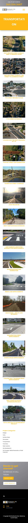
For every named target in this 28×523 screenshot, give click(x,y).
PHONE (7, 506)
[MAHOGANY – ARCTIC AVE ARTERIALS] (14, 304)
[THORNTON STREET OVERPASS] (14, 174)
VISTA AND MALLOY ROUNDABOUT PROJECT (14, 423)
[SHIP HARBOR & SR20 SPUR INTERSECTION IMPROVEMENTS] (14, 238)
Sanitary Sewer (6, 437)
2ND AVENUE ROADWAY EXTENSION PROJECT (14, 401)
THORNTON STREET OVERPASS (14, 183)
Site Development (7, 448)
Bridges (4, 432)
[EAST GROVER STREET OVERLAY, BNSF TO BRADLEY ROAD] (14, 44)
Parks (4, 435)
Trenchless (5, 444)
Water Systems (6, 446)
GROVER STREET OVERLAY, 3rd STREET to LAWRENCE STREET (14, 76)
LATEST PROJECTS (9, 483)
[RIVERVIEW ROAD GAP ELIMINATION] (14, 260)
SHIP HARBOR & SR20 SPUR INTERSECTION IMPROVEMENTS (14, 247)
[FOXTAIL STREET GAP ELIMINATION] (14, 153)
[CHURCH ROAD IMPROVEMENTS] (14, 348)
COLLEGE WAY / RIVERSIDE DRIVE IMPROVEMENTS (14, 379)
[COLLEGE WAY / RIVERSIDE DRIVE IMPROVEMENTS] (14, 369)
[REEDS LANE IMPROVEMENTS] (14, 282)
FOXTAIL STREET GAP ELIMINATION (14, 162)
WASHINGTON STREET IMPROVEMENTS (14, 335)
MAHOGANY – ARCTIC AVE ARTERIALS (14, 313)
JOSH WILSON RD (14, 205)
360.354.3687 (14, 4)
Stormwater (5, 439)
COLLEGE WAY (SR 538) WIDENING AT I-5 (14, 140)
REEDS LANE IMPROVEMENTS (14, 292)
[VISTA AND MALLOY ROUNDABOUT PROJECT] (14, 413)
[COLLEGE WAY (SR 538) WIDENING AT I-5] (14, 131)
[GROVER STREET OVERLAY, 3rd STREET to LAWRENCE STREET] (14, 66)
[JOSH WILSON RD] (14, 195)
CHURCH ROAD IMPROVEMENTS (14, 358)
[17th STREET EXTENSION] (14, 110)
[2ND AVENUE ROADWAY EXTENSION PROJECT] (14, 391)
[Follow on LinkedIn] (4, 496)
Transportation (6, 441)
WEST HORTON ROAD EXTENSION (14, 226)
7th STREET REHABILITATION (14, 98)
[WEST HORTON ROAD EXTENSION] (14, 217)
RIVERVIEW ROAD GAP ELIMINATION (14, 270)
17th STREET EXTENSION (14, 119)
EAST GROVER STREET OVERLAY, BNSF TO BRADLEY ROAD (14, 53)
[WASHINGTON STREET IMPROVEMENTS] (14, 326)
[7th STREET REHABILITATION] (14, 89)
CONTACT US (7, 478)
